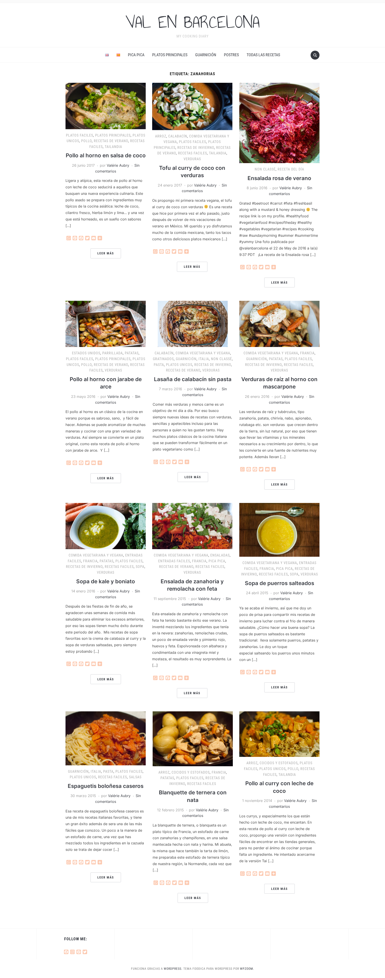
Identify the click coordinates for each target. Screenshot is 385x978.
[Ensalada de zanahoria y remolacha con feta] (192, 525)
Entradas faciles (174, 561)
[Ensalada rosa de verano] (279, 122)
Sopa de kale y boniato (105, 581)
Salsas (135, 777)
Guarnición (205, 54)
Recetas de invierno (195, 147)
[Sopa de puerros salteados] (279, 529)
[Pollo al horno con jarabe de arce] (106, 323)
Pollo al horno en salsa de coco (106, 155)
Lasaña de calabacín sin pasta (192, 379)
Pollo (86, 141)
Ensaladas (220, 555)
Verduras (192, 159)
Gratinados (163, 359)
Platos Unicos (179, 365)
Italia (204, 359)
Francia (307, 353)
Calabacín (177, 136)
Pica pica (136, 54)
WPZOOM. (247, 968)
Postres (231, 54)
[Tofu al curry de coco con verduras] (192, 106)
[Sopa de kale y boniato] (106, 525)
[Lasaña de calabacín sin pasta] (193, 323)
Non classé (265, 169)
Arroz (160, 136)
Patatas (132, 353)
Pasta (159, 365)
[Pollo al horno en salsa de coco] (106, 105)
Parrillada (112, 353)
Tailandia (113, 147)
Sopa (140, 567)
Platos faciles (79, 135)
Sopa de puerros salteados (279, 583)
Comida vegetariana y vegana (203, 353)
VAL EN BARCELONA (192, 22)
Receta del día (291, 169)
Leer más (105, 253)
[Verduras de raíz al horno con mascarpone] (279, 323)
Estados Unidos (86, 353)
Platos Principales (169, 54)
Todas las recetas (263, 54)
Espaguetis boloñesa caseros (105, 786)
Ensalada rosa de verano (279, 178)
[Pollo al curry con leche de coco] (279, 734)
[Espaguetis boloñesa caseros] (106, 738)
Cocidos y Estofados (191, 772)
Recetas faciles (192, 153)
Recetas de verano (111, 141)
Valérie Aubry (118, 165)
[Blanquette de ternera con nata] (193, 738)
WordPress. (173, 968)
